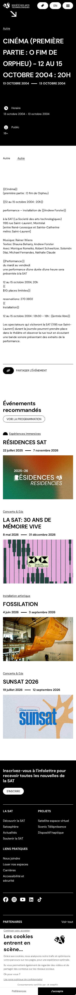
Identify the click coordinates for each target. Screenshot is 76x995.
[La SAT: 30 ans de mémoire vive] (38, 546)
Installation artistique (16, 596)
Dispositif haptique (51, 832)
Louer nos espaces (15, 864)
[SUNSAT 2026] (38, 705)
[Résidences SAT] (38, 465)
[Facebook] (6, 899)
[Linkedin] (31, 899)
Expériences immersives (25, 434)
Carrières (9, 870)
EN (55, 6)
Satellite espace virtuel (53, 821)
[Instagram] (14, 899)
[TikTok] (38, 899)
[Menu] (68, 5)
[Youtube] (22, 899)
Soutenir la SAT (13, 838)
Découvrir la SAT (14, 821)
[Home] (16, 5)
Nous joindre (11, 858)
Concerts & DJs (13, 511)
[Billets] (42, 5)
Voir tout (67, 922)
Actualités (10, 832)
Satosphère (10, 827)
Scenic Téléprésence (52, 827)
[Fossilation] (38, 627)
